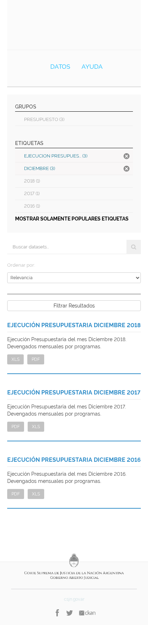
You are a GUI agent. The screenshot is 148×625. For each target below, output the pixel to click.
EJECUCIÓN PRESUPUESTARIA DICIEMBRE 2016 (74, 459)
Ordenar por (20, 265)
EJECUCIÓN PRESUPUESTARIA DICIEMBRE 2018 (74, 325)
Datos (60, 66)
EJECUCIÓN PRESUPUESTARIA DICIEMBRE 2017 (73, 392)
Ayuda (92, 66)
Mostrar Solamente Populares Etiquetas (72, 219)
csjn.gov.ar (74, 599)
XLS (15, 359)
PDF (36, 359)
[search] (133, 247)
